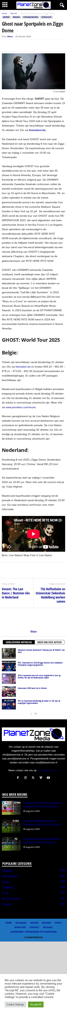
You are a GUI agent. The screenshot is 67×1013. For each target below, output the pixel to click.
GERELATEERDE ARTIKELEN (19, 642)
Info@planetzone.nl (48, 770)
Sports (5, 882)
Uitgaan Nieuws (30, 17)
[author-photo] (33, 619)
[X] (14, 45)
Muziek (14, 13)
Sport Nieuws (9, 876)
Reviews (46, 922)
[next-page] (36, 714)
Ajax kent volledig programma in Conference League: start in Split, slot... (43, 822)
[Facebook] (5, 45)
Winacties (20, 927)
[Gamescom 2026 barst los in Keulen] (9, 691)
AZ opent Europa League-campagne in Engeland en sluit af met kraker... (42, 840)
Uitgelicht (46, 17)
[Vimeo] (41, 778)
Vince (10, 36)
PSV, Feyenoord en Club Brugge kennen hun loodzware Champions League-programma (40, 663)
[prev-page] (31, 714)
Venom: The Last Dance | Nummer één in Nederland (16, 593)
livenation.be (23, 366)
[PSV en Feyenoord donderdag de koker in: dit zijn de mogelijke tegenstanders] (9, 704)
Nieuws (16, 17)
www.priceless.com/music (21, 407)
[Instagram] (26, 778)
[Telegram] (31, 45)
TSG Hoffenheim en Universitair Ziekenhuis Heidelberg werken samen (50, 595)
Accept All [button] (35, 1004)
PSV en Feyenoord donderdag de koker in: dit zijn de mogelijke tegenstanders (39, 701)
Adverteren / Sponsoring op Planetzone (33, 931)
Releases (47, 927)
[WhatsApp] (22, 45)
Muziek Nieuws (11, 899)
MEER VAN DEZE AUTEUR (49, 642)
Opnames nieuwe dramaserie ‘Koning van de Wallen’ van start (41, 651)
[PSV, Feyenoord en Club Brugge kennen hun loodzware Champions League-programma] (9, 666)
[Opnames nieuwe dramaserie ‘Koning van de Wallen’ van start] (9, 653)
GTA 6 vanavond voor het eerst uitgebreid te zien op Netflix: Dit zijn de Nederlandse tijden (39, 676)
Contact (34, 927)
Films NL (7, 904)
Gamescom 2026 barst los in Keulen (32, 688)
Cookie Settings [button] (15, 1004)
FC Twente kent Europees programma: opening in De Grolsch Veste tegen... (42, 804)
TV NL (5, 893)
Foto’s (58, 922)
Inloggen (20, 922)
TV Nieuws (8, 887)
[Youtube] (48, 778)
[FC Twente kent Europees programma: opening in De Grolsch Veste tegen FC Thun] (11, 808)
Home (4, 13)
